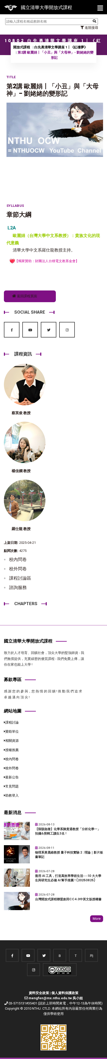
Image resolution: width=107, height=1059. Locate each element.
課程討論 (12, 722)
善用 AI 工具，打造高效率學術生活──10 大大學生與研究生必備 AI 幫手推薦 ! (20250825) (68, 878)
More (97, 919)
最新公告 (12, 777)
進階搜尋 (91, 28)
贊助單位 (12, 731)
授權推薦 (12, 750)
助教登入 (12, 795)
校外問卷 (18, 568)
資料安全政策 (39, 993)
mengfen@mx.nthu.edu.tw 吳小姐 (56, 998)
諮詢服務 (18, 587)
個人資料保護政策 (64, 993)
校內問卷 (18, 559)
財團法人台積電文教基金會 (55, 261)
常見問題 (12, 786)
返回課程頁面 (26, 296)
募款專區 (13, 679)
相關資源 (12, 741)
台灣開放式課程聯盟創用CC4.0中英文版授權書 (68, 899)
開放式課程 (21, 47)
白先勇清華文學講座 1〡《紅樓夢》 (61, 47)
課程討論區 (20, 578)
